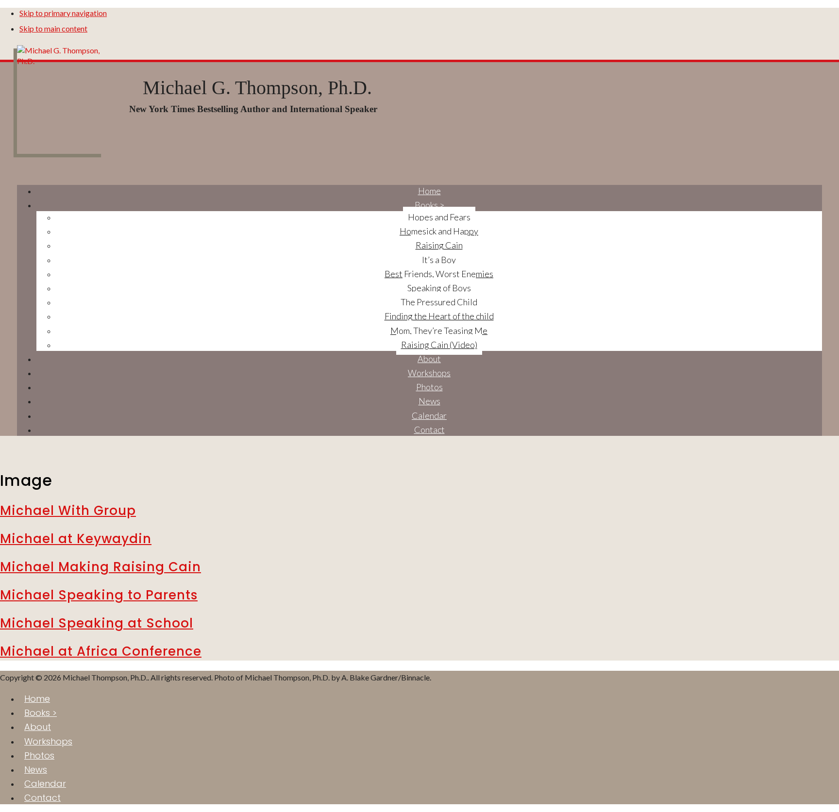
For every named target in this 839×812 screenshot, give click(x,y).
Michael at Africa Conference (100, 651)
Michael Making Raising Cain (100, 567)
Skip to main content (53, 28)
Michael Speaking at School (96, 623)
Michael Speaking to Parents (99, 595)
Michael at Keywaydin (75, 538)
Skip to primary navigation (63, 12)
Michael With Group (68, 510)
